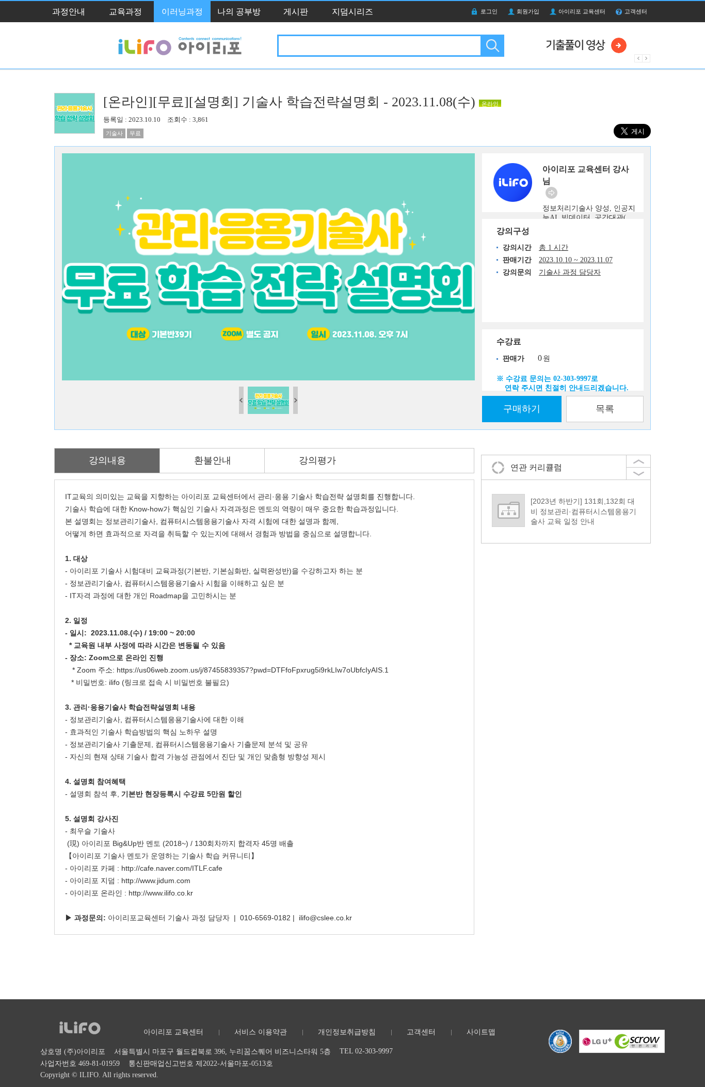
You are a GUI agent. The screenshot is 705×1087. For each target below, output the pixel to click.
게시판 (295, 11)
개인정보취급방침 (347, 1032)
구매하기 (521, 409)
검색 (491, 45)
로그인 (489, 11)
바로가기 (551, 193)
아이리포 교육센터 (581, 11)
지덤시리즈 (352, 11)
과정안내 (68, 11)
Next (646, 58)
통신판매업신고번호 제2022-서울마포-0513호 (201, 1063)
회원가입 (528, 11)
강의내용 (107, 460)
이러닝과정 (182, 11)
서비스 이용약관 (260, 1032)
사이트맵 (481, 1032)
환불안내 (212, 460)
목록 (605, 409)
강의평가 (317, 460)
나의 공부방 (239, 11)
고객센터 (635, 11)
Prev (638, 58)
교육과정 (125, 11)
